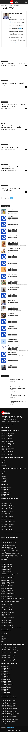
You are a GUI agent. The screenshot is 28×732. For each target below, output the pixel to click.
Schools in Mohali (5, 692)
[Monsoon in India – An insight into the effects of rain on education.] (14, 117)
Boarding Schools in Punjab (7, 723)
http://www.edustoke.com (12, 219)
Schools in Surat (5, 689)
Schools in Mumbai (5, 489)
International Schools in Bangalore (9, 647)
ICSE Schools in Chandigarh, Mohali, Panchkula (12, 627)
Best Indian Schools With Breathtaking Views (9, 168)
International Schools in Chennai (8, 652)
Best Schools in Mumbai (7, 435)
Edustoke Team (10, 727)
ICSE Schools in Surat (6, 624)
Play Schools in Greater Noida (8, 521)
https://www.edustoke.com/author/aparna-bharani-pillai (17, 284)
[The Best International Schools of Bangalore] (14, 75)
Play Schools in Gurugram (7, 514)
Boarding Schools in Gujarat (7, 706)
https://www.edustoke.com (12, 213)
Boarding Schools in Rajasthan (8, 711)
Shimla (3, 473)
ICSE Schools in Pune (6, 611)
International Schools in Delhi (8, 657)
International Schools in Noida (8, 660)
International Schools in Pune (8, 655)
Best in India (4, 633)
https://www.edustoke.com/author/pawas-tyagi (17, 16)
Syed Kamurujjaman (13, 339)
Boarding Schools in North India (8, 540)
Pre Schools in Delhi (6, 569)
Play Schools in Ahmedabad (7, 524)
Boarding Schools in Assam (7, 702)
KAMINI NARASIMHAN (13, 242)
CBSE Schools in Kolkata (7, 585)
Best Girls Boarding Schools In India (9, 550)
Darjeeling (3, 481)
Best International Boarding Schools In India (11, 555)
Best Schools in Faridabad (7, 451)
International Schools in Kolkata (8, 654)
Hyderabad (3, 465)
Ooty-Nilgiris (4, 480)
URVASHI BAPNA (12, 352)
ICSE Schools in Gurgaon (7, 606)
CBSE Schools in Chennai (7, 583)
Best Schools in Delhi (6, 440)
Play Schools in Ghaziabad (7, 518)
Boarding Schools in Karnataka (8, 710)
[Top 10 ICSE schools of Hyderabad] (14, 55)
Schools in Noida (5, 682)
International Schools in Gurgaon (9, 659)
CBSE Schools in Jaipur (6, 592)
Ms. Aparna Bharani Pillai (14, 281)
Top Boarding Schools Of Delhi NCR (9, 557)
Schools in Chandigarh (6, 694)
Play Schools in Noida (6, 519)
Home (2, 5)
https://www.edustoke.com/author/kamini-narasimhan (17, 245)
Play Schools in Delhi (6, 503)
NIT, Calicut (11, 21)
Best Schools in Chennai (7, 441)
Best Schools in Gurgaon (7, 436)
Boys (2, 639)
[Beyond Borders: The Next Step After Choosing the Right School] (5, 396)
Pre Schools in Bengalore (7, 563)
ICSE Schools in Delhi (6, 620)
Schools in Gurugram (6, 678)
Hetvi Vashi (10, 223)
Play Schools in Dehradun (7, 511)
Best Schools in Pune (6, 446)
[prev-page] (2, 198)
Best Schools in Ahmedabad (8, 448)
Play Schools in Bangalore (7, 502)
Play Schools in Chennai (6, 508)
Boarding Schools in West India (8, 547)
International (4, 638)
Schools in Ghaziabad (6, 681)
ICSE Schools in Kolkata (6, 604)
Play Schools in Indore (6, 527)
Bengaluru (3, 471)
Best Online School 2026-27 (16, 379)
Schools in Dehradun (6, 674)
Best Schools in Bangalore (7, 433)
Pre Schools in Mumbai (6, 564)
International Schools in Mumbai (8, 649)
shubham (10, 333)
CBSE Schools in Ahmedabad (8, 593)
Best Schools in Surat (6, 449)
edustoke (10, 216)
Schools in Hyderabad (6, 491)
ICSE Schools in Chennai (7, 625)
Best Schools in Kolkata (6, 445)
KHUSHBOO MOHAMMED (14, 248)
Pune (2, 464)
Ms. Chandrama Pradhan (14, 287)
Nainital (3, 475)
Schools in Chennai (5, 671)
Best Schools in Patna (6, 454)
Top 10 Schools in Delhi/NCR (11, 147)
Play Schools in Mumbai (6, 505)
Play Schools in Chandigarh (7, 531)
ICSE (2, 636)
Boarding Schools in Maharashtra (9, 708)
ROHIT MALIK (11, 313)
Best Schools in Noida (6, 438)
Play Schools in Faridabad (7, 516)
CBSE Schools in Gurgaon (7, 590)
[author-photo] (6, 29)
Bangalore (3, 460)
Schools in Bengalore (6, 487)
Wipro (20, 28)
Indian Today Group (13, 42)
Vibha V (9, 359)
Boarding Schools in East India (8, 545)
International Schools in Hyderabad (9, 650)
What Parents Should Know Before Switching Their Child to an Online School (18, 388)
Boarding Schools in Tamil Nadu (8, 700)
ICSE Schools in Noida (6, 609)
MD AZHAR (10, 268)
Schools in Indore (5, 690)
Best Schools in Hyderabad (7, 443)
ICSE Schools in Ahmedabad (7, 619)
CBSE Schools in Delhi (6, 588)
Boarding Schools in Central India (9, 544)
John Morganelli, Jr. (12, 229)
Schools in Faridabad (6, 679)
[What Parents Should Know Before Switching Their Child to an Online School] (5, 388)
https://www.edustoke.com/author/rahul (14, 310)
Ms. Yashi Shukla (12, 294)
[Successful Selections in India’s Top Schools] (5, 403)
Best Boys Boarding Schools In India (9, 552)
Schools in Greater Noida (7, 684)
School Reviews (5, 61)
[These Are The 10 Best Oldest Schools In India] (14, 180)
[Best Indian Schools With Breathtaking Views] (14, 158)
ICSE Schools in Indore (6, 615)
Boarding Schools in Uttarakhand (9, 716)
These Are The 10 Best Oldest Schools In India (11, 189)
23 (25, 191)
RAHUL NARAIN (11, 307)
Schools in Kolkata (5, 673)
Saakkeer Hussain (12, 320)
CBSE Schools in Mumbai (7, 580)
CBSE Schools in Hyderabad (7, 582)
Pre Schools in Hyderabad (7, 566)
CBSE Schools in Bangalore (7, 577)
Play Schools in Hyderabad (7, 507)
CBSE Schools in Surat (6, 595)
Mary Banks (11, 255)
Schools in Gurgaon (5, 492)
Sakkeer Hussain (12, 326)
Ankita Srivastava (12, 210)
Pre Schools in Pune (6, 571)
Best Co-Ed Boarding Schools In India (10, 553)
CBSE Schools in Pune (6, 587)
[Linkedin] (9, 44)
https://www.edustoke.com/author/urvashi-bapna (16, 355)
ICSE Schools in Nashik (6, 622)
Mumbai (3, 462)
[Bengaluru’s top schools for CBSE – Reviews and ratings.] (14, 96)
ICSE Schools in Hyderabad (7, 612)
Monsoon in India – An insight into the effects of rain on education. (12, 127)
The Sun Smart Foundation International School (15, 346)
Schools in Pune (5, 495)
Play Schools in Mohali (6, 529)
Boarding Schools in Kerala (7, 718)
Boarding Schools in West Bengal (9, 714)
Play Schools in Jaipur (6, 523)
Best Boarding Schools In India (8, 548)
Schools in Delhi (5, 494)
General (3, 123)
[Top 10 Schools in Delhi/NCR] (14, 139)
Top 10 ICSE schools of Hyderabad (13, 63)
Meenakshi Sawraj (12, 274)
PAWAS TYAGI (4, 65)
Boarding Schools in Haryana (8, 705)
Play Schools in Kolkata (6, 510)
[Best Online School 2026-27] (5, 381)
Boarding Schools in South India (8, 542)
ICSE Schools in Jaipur (6, 614)
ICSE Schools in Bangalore (7, 617)
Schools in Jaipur (5, 686)
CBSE (2, 635)
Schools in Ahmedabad (6, 687)
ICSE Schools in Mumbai (7, 607)
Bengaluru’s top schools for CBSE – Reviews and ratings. (13, 105)
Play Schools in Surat (6, 526)
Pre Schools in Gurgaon (6, 568)
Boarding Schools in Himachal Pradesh (10, 713)
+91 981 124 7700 (9, 424)
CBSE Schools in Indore (6, 596)
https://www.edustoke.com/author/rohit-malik (15, 316)
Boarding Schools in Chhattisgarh (9, 703)
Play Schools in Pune (6, 513)
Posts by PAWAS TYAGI (14, 5)
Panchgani (3, 476)
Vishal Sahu (10, 365)
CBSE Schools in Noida (6, 579)
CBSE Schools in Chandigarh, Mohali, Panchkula (12, 598)
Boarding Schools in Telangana (8, 721)
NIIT (10, 30)
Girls (2, 641)
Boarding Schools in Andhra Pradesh (9, 719)
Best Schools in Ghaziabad (7, 453)
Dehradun (3, 478)
